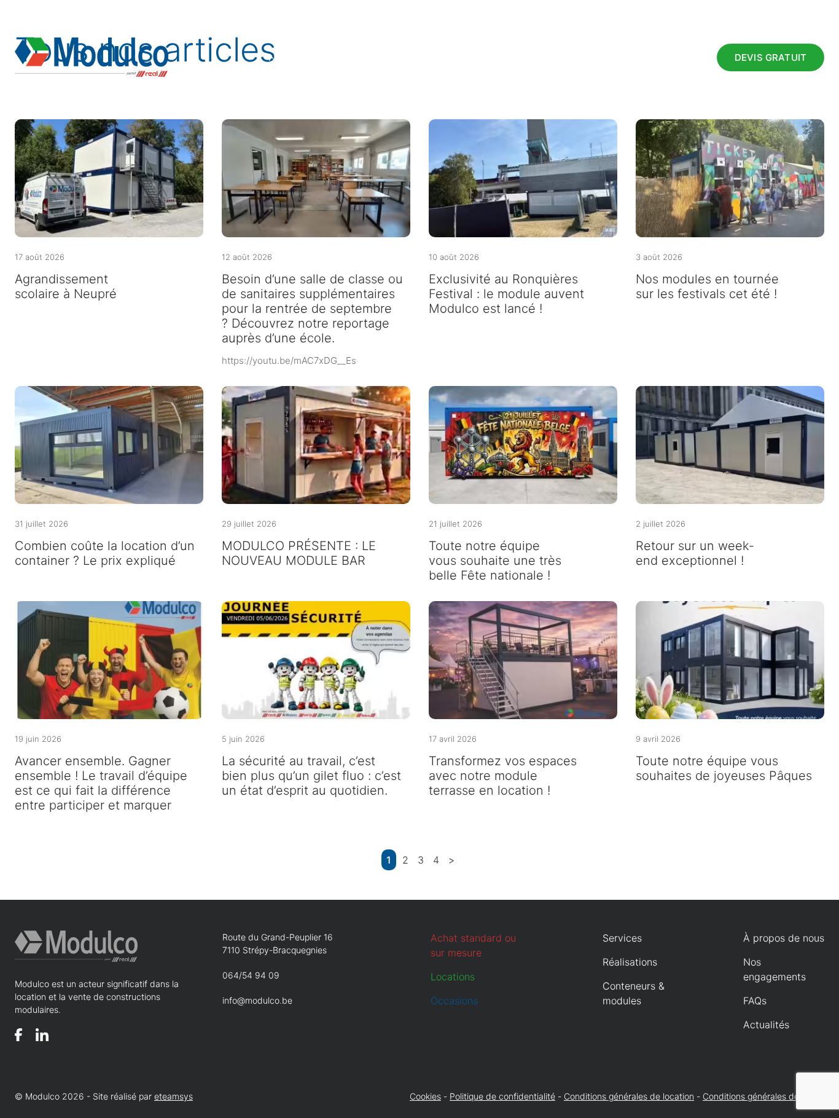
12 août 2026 (247, 257)
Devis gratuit (770, 57)
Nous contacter (648, 57)
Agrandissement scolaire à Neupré (66, 286)
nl (819, 12)
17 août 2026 (39, 257)
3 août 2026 (659, 257)
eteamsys (173, 1096)
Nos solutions (299, 57)
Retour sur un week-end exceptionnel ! (695, 553)
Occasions (556, 57)
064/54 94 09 (250, 975)
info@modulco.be (257, 1000)
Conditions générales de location (629, 1096)
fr (803, 12)
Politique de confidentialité (502, 1096)
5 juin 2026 (243, 739)
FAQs (688, 12)
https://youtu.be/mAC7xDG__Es (289, 360)
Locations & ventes (748, 12)
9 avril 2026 (658, 739)
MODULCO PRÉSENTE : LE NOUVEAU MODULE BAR (299, 553)
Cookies (425, 1096)
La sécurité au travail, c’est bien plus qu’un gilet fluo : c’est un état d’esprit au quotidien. (311, 776)
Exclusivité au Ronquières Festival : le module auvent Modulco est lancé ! (506, 294)
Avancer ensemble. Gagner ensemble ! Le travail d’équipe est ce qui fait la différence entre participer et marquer (101, 783)
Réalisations (471, 57)
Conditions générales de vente (763, 1096)
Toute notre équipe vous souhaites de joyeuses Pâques (724, 768)
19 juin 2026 (38, 739)
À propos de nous (631, 12)
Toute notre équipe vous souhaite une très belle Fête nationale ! (495, 560)
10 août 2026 (454, 257)
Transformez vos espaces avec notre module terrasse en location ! (503, 776)
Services (390, 57)
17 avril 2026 (453, 739)
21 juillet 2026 (455, 524)
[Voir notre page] (18, 1034)
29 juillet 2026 (249, 524)
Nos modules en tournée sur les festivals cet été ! (707, 286)
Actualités (766, 1024)
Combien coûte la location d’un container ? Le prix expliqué (105, 553)
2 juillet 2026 (660, 524)
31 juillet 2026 (41, 524)
